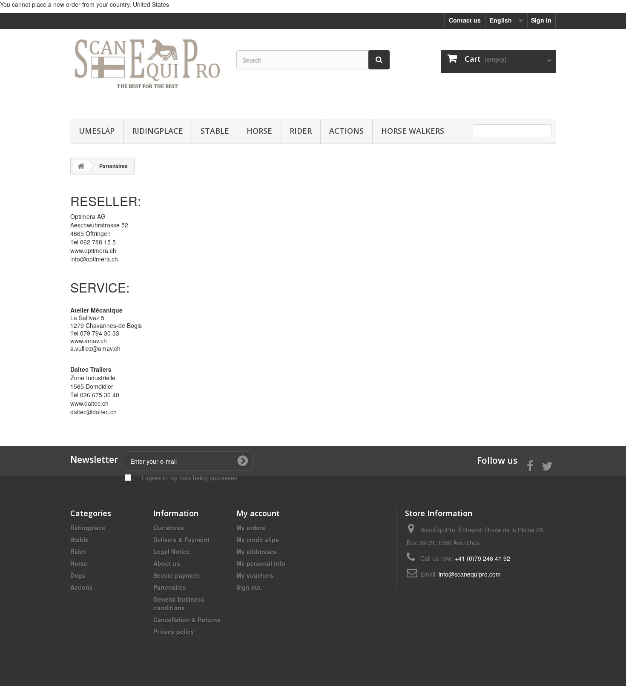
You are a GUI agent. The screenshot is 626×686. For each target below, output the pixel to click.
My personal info (260, 563)
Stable (215, 131)
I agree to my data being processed (190, 478)
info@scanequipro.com (470, 574)
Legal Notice (171, 551)
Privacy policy (173, 631)
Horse (259, 131)
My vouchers (255, 575)
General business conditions (178, 603)
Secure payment (176, 575)
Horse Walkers (412, 131)
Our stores (168, 527)
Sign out (248, 587)
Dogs (78, 575)
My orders (250, 527)
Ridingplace (157, 131)
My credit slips (257, 539)
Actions (346, 131)
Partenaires (169, 587)
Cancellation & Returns (187, 619)
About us (166, 563)
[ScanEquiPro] (147, 71)
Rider (301, 131)
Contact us (465, 20)
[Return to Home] (81, 166)
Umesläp (97, 131)
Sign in (541, 20)
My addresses (256, 551)
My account (258, 513)
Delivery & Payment (181, 539)
